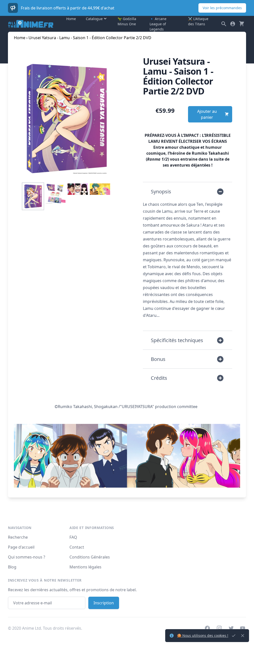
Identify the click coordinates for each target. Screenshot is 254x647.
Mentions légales (85, 567)
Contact (76, 547)
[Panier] (241, 23)
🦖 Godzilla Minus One (127, 21)
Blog (12, 567)
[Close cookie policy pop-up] (234, 636)
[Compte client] (232, 23)
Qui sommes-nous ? (26, 557)
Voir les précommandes (222, 7)
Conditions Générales (89, 557)
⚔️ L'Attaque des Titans (198, 21)
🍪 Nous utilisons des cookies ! (202, 635)
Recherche (18, 537)
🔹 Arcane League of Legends (158, 23)
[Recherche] (223, 23)
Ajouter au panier (207, 114)
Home (71, 18)
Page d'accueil (21, 547)
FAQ (73, 537)
